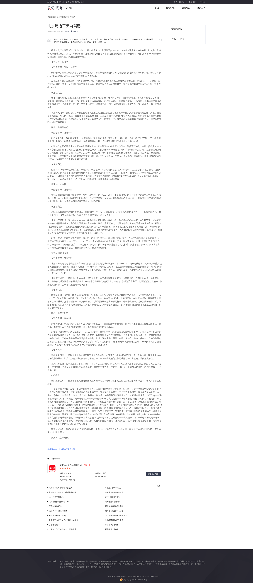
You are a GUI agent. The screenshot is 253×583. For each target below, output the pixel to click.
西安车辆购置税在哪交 (114, 506)
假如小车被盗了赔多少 (58, 515)
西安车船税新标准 (112, 501)
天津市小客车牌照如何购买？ (61, 487)
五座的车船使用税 (112, 497)
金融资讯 (170, 7)
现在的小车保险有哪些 (58, 510)
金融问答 (186, 7)
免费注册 (192, 2)
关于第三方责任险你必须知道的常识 (63, 520)
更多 (158, 485)
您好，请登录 (179, 2)
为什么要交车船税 (56, 497)
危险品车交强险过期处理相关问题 (62, 492)
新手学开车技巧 (111, 529)
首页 (157, 7)
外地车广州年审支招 (113, 487)
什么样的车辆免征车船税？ (116, 515)
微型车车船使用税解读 (114, 492)
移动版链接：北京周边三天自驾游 (61, 449)
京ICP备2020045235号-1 (149, 576)
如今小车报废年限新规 (114, 510)
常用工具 (201, 7)
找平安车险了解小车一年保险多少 (62, 529)
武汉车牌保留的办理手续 (59, 501)
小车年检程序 (54, 524)
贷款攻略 (51, 17)
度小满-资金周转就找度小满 (74, 465)
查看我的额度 (153, 474)
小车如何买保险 (111, 524)
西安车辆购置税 (55, 506)
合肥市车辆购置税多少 (114, 520)
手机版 (203, 2)
